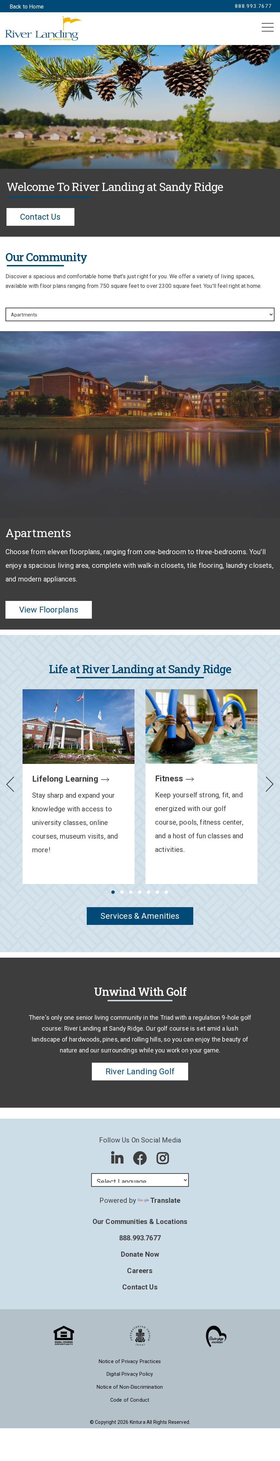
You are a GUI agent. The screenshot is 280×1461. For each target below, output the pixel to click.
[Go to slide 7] (166, 892)
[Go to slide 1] (112, 892)
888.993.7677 (140, 1238)
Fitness (169, 778)
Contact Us (40, 217)
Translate (165, 1200)
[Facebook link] (140, 1158)
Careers (140, 1271)
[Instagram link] (163, 1158)
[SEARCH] (17, 30)
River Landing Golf (140, 1071)
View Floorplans (48, 610)
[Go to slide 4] (139, 892)
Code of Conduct (129, 1400)
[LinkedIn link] (117, 1158)
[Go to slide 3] (130, 892)
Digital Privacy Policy (130, 1374)
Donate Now (140, 1254)
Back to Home (27, 6)
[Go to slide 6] (157, 892)
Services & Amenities (139, 916)
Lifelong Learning (65, 779)
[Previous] (10, 784)
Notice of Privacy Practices (130, 1361)
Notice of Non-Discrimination (130, 1387)
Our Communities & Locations (140, 1222)
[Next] (270, 784)
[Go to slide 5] (148, 892)
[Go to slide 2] (121, 892)
